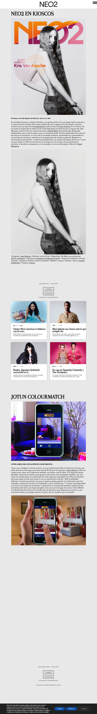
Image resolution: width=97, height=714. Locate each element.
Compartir (48, 289)
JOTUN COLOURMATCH (38, 397)
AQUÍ (46, 712)
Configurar (84, 709)
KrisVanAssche (39, 127)
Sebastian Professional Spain (48, 259)
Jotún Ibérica (71, 470)
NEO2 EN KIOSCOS (32, 14)
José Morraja (25, 256)
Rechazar (71, 709)
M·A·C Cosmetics (18, 259)
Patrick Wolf (53, 131)
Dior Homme (65, 127)
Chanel (32, 263)
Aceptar (59, 709)
